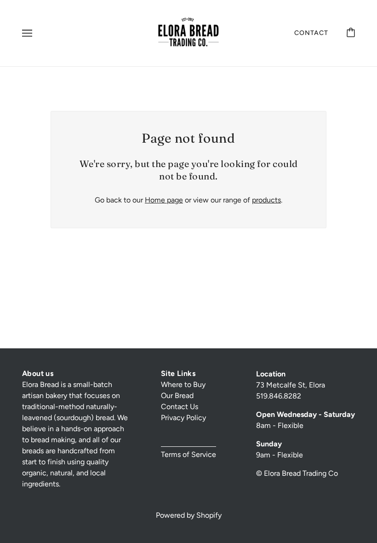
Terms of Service (188, 454)
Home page (164, 200)
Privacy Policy (183, 417)
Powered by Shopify (189, 515)
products (266, 200)
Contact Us (179, 406)
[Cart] (350, 33)
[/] (188, 32)
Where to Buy (183, 384)
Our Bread (177, 395)
